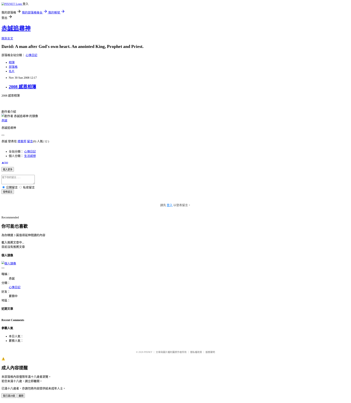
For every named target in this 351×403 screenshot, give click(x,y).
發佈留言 (7, 191)
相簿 (12, 62)
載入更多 (7, 169)
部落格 (13, 66)
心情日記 (31, 55)
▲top (4, 162)
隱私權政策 (196, 352)
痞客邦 (22, 141)
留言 (30, 141)
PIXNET (148, 352)
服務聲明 (210, 352)
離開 (21, 395)
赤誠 (4, 120)
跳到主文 (7, 38)
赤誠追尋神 (16, 28)
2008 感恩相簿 (22, 86)
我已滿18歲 (9, 395)
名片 (12, 71)
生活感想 (30, 156)
